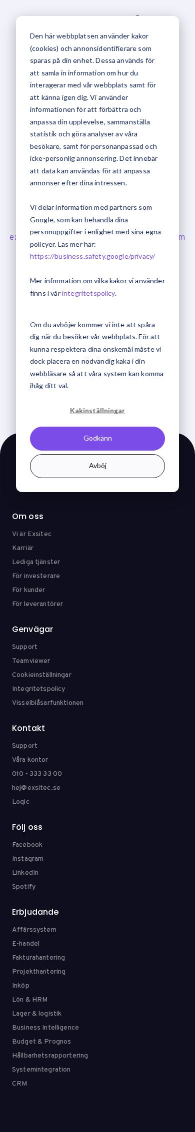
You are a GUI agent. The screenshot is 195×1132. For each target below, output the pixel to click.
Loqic (21, 802)
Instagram (28, 859)
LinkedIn (25, 873)
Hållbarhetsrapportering (50, 1056)
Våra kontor (30, 760)
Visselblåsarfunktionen (48, 703)
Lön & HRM (30, 1000)
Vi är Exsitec (32, 534)
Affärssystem (34, 930)
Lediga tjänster (36, 562)
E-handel (26, 944)
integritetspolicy (88, 293)
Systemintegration (41, 1070)
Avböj (97, 465)
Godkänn (98, 438)
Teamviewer (31, 661)
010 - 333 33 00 (37, 774)
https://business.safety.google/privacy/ (92, 256)
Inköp (21, 986)
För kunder (28, 590)
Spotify (24, 887)
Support (25, 647)
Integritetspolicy (38, 689)
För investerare (36, 576)
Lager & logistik (37, 1014)
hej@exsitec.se (36, 788)
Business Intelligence (45, 1028)
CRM (19, 1084)
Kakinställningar (97, 410)
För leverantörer (37, 604)
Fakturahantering (38, 958)
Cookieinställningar (42, 675)
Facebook (27, 845)
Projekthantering (39, 972)
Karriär (23, 548)
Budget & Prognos (41, 1042)
